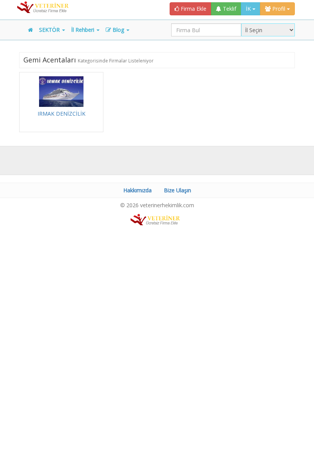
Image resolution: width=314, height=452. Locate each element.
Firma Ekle (192, 8)
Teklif (228, 8)
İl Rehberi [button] (83, 29)
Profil (279, 8)
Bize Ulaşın (177, 190)
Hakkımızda (137, 190)
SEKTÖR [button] (50, 29)
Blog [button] (118, 29)
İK (249, 8)
